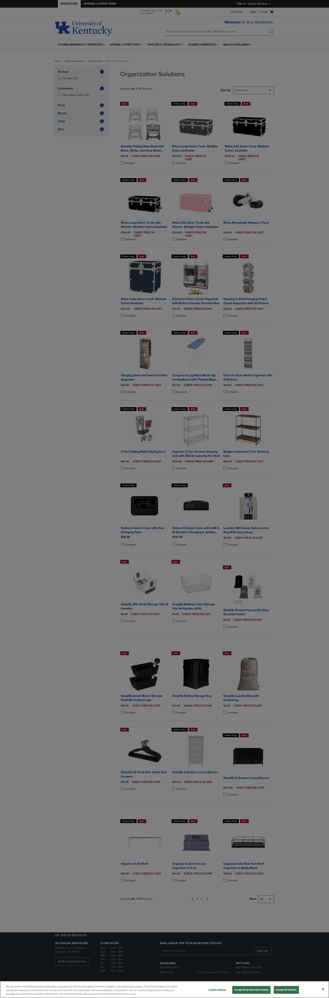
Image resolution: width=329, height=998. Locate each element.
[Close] (323, 989)
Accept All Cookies (286, 989)
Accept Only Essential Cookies (251, 989)
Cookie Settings (217, 989)
